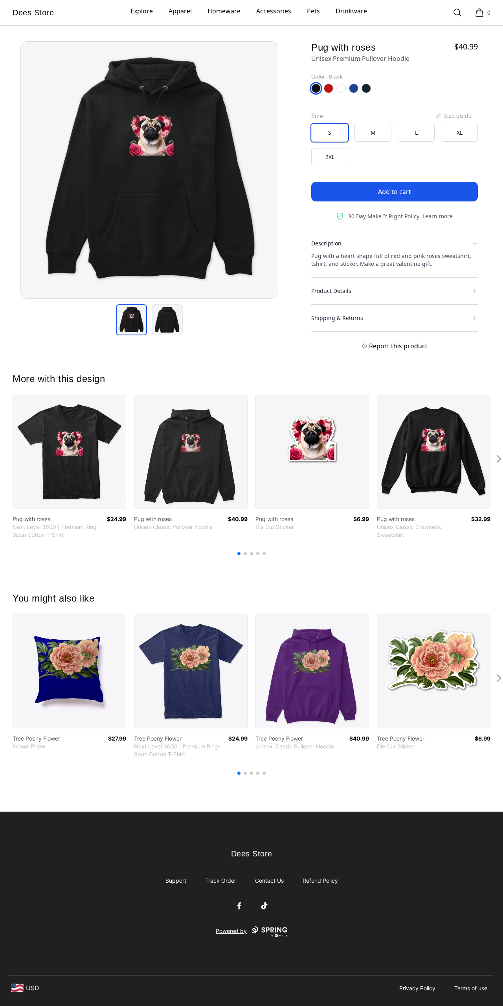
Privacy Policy (417, 988)
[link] (69, 451)
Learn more (437, 216)
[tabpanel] (149, 170)
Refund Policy (320, 880)
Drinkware (351, 11)
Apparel (180, 11)
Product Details (331, 290)
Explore (141, 11)
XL (460, 132)
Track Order (220, 880)
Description (326, 243)
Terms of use (470, 988)
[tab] (131, 320)
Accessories (273, 11)
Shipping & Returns (337, 318)
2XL (329, 157)
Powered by (231, 930)
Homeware (223, 11)
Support (175, 880)
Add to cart (394, 191)
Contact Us (269, 880)
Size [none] (317, 116)
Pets (313, 11)
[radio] (329, 133)
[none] (453, 116)
